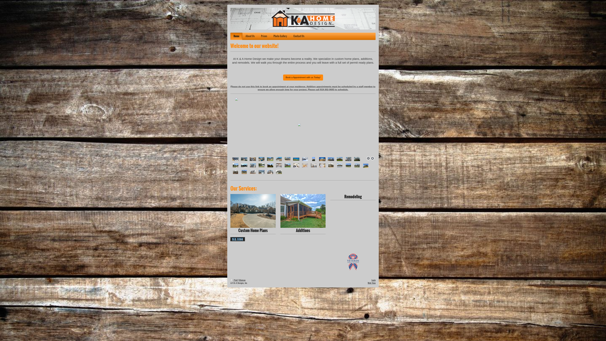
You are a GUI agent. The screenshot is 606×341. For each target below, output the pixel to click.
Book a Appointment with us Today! (303, 77)
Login (373, 280)
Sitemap (242, 280)
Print (235, 280)
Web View (372, 282)
